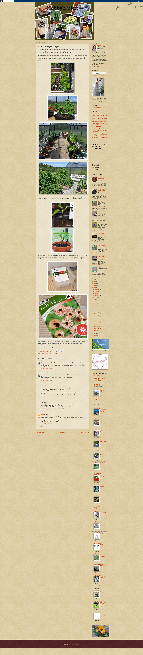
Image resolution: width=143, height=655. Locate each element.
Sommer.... (102, 486)
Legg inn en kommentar (45, 426)
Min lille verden (97, 543)
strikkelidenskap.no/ (98, 585)
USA (95, 139)
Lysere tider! (102, 419)
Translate (102, 75)
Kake (101, 130)
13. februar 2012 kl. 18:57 (46, 423)
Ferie (93, 121)
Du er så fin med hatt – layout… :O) (102, 614)
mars (96, 308)
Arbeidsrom (101, 113)
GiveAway (103, 123)
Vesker (102, 139)
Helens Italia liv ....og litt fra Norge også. (99, 451)
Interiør (100, 128)
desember (97, 289)
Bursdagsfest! (97, 318)
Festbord (97, 121)
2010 (95, 335)
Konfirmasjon (94, 133)
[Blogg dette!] (57, 351)
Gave (99, 123)
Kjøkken (105, 130)
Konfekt (105, 131)
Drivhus (43, 353)
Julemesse (96, 130)
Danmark (96, 118)
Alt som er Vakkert (98, 601)
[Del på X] (59, 351)
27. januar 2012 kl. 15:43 (46, 409)
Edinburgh (102, 120)
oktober (96, 293)
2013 (95, 285)
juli (95, 299)
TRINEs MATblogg (98, 375)
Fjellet (101, 121)
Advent (97, 113)
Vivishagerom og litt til (99, 389)
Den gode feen (97, 532)
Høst (106, 126)
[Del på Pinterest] (61, 351)
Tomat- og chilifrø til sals (102, 476)
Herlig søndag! (97, 313)
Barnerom (94, 115)
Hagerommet (96, 485)
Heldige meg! (97, 326)
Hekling (93, 126)
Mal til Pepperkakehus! (101, 212)
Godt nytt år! (97, 330)
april (96, 306)
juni (95, 301)
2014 (95, 283)
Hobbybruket (102, 45)
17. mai (93, 113)
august (96, 297)
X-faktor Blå (100, 222)
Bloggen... (102, 544)
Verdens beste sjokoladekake (101, 178)
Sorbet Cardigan (102, 431)
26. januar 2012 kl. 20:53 (46, 380)
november (97, 291)
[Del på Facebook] (60, 351)
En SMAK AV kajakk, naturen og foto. (98, 407)
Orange (99, 267)
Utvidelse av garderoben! (99, 322)
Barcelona (105, 113)
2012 (95, 287)
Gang (97, 123)
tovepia (95, 429)
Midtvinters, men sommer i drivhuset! (103, 498)
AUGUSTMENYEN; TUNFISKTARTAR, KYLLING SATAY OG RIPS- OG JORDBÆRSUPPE (99, 379)
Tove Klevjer (44, 384)
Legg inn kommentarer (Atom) (48, 435)
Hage (47, 353)
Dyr (98, 120)
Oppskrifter (104, 133)
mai (96, 303)
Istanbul (105, 128)
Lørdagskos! (97, 320)
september (97, 295)
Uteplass (98, 139)
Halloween (104, 125)
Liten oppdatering (101, 245)
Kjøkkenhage (51, 353)
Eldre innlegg (85, 432)
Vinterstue (102, 523)
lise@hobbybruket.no (96, 107)
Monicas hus (96, 590)
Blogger (77, 644)
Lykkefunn (43, 414)
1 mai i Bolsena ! (102, 454)
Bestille (98, 115)
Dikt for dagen (97, 506)
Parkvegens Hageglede (99, 564)
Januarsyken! (97, 324)
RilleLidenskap (97, 586)
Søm (103, 137)
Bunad (93, 118)
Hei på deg (102, 533)
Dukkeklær (94, 120)
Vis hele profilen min (96, 66)
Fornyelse (105, 121)
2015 (95, 281)
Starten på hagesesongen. (100, 315)
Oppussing (94, 134)
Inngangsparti (95, 128)
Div (99, 118)
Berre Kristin (44, 360)
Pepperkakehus (101, 134)
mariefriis (96, 521)
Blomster (104, 115)
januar (96, 312)
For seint (95, 507)
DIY (102, 118)
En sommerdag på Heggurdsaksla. (103, 411)
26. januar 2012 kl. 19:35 (46, 368)
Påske (105, 134)
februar (96, 310)
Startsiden (63, 432)
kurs (98, 133)
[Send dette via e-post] (56, 351)
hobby (98, 127)
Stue (100, 137)
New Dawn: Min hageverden (97, 474)
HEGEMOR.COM (97, 511)
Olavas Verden (97, 612)
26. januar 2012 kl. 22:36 (46, 398)
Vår (92, 140)
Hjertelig (95, 418)
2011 (95, 333)
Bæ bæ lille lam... (98, 328)
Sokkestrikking (103, 441)
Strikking (95, 137)
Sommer (57, 353)
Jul (92, 130)
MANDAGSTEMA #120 (103, 603)
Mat (100, 133)
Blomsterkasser (95, 116)
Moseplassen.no (97, 384)
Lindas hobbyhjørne (45, 372)
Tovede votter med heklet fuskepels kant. (102, 190)
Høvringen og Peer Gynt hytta (103, 391)
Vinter (105, 139)
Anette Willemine (97, 575)
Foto (93, 123)
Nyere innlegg (40, 432)
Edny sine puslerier (98, 440)
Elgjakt (106, 120)
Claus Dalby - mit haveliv (99, 462)
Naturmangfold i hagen (98, 385)
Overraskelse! (101, 256)
